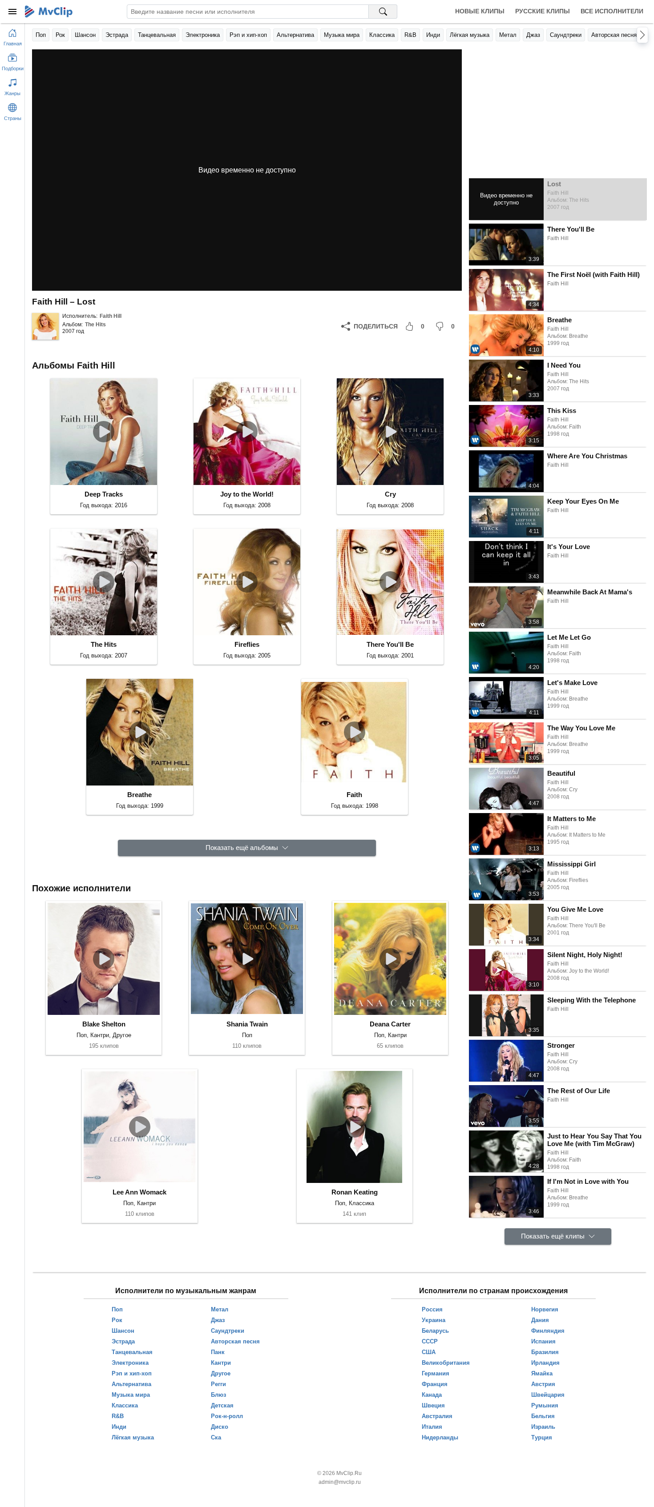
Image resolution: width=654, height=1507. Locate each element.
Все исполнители (612, 11)
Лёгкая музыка (469, 35)
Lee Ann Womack (139, 1192)
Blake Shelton (103, 1024)
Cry (390, 494)
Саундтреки (565, 35)
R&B (410, 35)
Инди (433, 35)
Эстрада (116, 35)
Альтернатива (295, 35)
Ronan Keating (354, 1192)
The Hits (95, 324)
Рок (60, 35)
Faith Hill (110, 316)
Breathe (139, 794)
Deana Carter (390, 1024)
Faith (354, 794)
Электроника (203, 35)
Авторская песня (614, 35)
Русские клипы (542, 11)
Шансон (85, 35)
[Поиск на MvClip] (383, 11)
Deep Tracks (104, 494)
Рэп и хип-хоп (248, 35)
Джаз (533, 35)
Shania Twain (247, 1024)
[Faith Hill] (45, 326)
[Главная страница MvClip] (49, 11)
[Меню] (12, 11)
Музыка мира (341, 35)
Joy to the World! (247, 494)
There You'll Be (390, 644)
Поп (41, 35)
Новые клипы (480, 11)
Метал (508, 35)
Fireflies (246, 644)
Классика (382, 35)
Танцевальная (157, 35)
